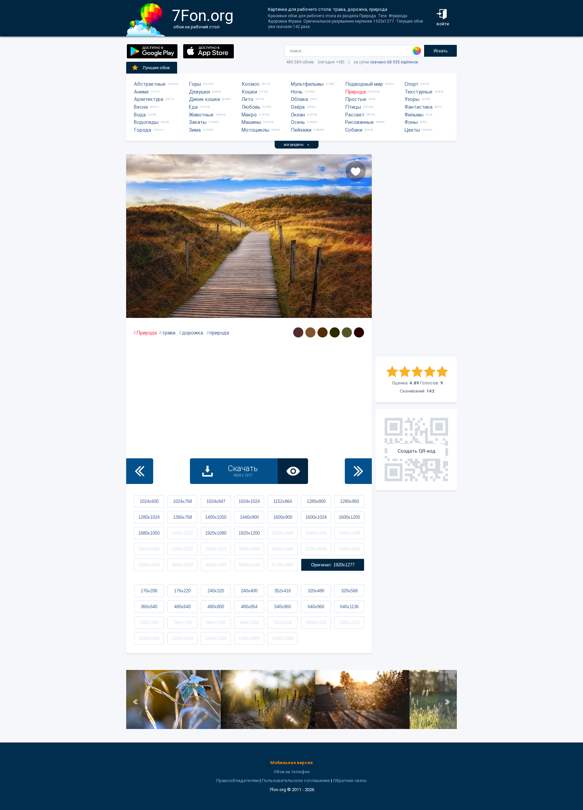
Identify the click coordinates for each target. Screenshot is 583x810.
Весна (141, 107)
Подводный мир (364, 84)
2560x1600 (149, 548)
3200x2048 (316, 548)
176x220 (182, 590)
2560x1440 (349, 533)
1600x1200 (349, 517)
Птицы (353, 107)
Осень (298, 122)
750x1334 (282, 622)
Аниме (141, 92)
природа (219, 333)
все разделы (296, 144)
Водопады (146, 122)
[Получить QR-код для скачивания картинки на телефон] (416, 449)
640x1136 (349, 606)
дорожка (192, 333)
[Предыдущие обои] (139, 471)
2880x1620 (215, 548)
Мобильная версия (291, 762)
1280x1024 (149, 517)
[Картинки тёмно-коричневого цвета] (298, 332)
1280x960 (349, 501)
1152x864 (282, 501)
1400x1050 (215, 517)
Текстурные (419, 92)
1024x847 (215, 501)
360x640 (149, 606)
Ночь (297, 92)
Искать (441, 50)
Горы (195, 84)
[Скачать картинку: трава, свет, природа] (362, 727)
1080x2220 (349, 622)
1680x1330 (182, 533)
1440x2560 (215, 638)
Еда (193, 107)
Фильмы (414, 115)
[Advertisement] (416, 255)
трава (168, 333)
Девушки (199, 92)
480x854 (249, 606)
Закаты (197, 122)
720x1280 (149, 622)
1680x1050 (149, 533)
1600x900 (282, 517)
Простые (355, 99)
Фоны (411, 122)
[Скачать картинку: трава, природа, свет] (268, 727)
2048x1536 (316, 533)
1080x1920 (316, 622)
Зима (195, 130)
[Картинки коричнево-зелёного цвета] (335, 332)
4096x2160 (249, 564)
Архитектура (148, 99)
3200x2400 (349, 548)
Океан (298, 115)
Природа (355, 92)
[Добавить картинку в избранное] (355, 171)
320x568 (349, 590)
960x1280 (249, 622)
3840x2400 (215, 564)
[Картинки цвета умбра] (310, 332)
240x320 (215, 590)
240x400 (249, 590)
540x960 (282, 606)
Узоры (412, 99)
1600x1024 (316, 517)
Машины (251, 122)
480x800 (215, 606)
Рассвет (354, 115)
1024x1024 (249, 501)
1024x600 (149, 501)
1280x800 (316, 501)
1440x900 (249, 517)
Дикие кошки (204, 99)
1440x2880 (249, 638)
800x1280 (215, 622)
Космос (251, 84)
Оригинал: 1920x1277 (333, 564)
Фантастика (419, 107)
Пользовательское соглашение (296, 780)
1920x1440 (282, 533)
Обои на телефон (292, 772)
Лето (247, 99)
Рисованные (359, 122)
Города (142, 130)
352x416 (282, 590)
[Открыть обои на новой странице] (293, 471)
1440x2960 (282, 638)
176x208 (149, 590)
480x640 (182, 606)
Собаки (353, 130)
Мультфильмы (307, 84)
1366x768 (182, 517)
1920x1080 (215, 533)
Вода (140, 115)
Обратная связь (350, 780)
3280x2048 (149, 564)
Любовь (251, 107)
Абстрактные (150, 84)
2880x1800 (249, 548)
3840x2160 (182, 564)
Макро (249, 115)
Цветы (412, 130)
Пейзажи (301, 130)
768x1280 (182, 622)
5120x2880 (282, 564)
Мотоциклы (255, 130)
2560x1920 (182, 548)
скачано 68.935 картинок (394, 62)
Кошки (249, 92)
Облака (299, 99)
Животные (201, 115)
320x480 (316, 590)
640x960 (316, 606)
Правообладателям (237, 780)
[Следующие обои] (358, 471)
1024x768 (182, 501)
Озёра (298, 107)
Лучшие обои (156, 67)
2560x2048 (282, 548)
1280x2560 (149, 638)
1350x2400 (182, 638)
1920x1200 (249, 533)
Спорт (411, 84)
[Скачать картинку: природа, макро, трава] (173, 727)
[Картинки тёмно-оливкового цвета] (347, 332)
